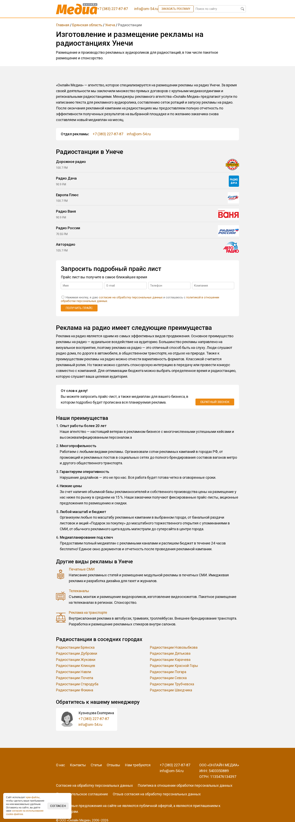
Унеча (110, 25)
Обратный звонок (214, 402)
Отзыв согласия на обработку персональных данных (157, 794)
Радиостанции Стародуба (77, 684)
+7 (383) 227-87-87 (108, 134)
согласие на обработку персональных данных (131, 297)
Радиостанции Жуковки (75, 659)
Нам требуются (138, 765)
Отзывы (113, 765)
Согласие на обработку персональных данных (94, 785)
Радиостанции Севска (168, 678)
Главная (62, 25)
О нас (60, 765)
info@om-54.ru (139, 134)
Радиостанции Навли (73, 672)
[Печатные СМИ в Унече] (61, 575)
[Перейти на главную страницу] (77, 8)
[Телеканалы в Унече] (61, 597)
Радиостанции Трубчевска (172, 684)
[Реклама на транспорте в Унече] (61, 618)
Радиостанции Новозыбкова (173, 647)
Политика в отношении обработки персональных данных (185, 785)
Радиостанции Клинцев (75, 665)
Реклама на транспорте (88, 612)
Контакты (78, 765)
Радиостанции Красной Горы (174, 665)
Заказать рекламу (176, 8)
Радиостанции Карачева (170, 659)
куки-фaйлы (33, 797)
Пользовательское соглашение (82, 794)
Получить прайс (79, 308)
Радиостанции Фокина (74, 690)
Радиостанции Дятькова (170, 653)
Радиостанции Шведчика (171, 690)
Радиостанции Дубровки (76, 653)
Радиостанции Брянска (75, 647)
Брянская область (87, 25)
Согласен (58, 806)
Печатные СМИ (82, 569)
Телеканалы (79, 591)
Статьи (96, 765)
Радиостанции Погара (168, 672)
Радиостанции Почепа (74, 678)
